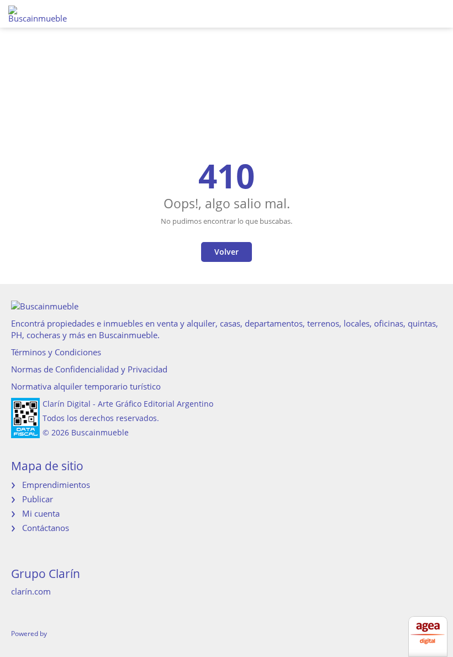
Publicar (37, 498)
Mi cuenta (41, 513)
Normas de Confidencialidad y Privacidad (89, 369)
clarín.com (31, 591)
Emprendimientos (56, 484)
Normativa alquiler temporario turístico (86, 386)
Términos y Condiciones (56, 352)
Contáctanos (45, 527)
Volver (226, 251)
